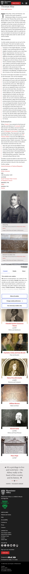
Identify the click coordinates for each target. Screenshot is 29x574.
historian (7, 171)
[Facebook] (2, 545)
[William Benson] (14, 394)
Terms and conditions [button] (6, 569)
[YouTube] (11, 545)
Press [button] (2, 525)
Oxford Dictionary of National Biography (11, 166)
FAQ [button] (2, 517)
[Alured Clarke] (14, 419)
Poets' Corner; (13, 178)
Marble (3, 188)
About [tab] (23, 271)
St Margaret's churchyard (10, 131)
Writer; (3, 171)
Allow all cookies (14, 296)
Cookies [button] (3, 566)
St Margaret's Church (6, 180)
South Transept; (5, 178)
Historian (9, 9)
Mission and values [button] (6, 514)
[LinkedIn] (14, 545)
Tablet (2, 184)
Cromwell (17, 126)
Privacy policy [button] (4, 567)
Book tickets (16, 3)
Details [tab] (14, 271)
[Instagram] (8, 545)
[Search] (23, 3)
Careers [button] (3, 527)
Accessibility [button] (4, 519)
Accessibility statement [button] (6, 570)
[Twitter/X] (5, 545)
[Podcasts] (17, 545)
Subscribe (5, 552)
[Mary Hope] (14, 446)
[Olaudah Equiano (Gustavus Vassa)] (14, 314)
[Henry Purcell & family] (14, 368)
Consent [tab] (5, 271)
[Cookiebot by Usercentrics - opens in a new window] (20, 267)
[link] (12, 557)
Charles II (7, 124)
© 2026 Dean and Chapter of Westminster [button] (11, 563)
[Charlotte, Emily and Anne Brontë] (14, 343)
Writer (3, 9)
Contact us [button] (4, 522)
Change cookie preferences (14, 300)
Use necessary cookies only (14, 305)
